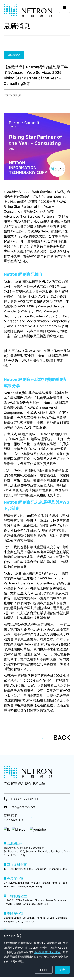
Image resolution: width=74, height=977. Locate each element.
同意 (62, 969)
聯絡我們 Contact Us (13, 817)
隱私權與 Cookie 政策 (47, 952)
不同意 (43, 969)
